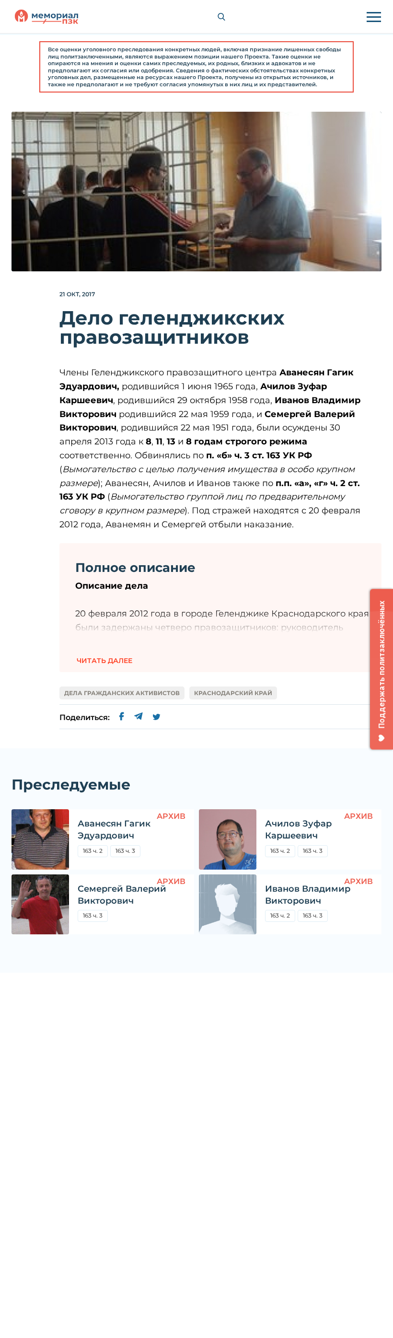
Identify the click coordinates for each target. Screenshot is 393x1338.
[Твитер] (156, 717)
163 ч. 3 (125, 850)
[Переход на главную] (46, 17)
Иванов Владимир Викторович (307, 895)
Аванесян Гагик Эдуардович (114, 829)
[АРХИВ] (40, 839)
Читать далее (104, 660)
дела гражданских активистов (122, 693)
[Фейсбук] (121, 717)
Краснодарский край (233, 693)
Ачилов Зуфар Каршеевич (298, 829)
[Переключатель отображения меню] (374, 17)
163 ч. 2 (93, 850)
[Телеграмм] (138, 717)
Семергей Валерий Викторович (122, 895)
